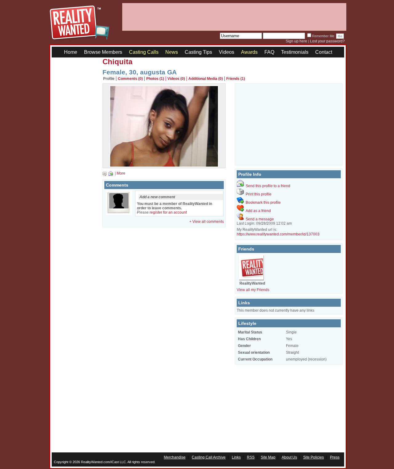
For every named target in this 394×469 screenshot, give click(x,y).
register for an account (168, 212)
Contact (323, 52)
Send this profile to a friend (268, 186)
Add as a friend (258, 211)
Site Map (268, 457)
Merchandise (175, 457)
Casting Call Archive (209, 457)
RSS (251, 457)
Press (335, 457)
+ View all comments (206, 221)
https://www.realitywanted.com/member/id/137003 (278, 234)
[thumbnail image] (164, 165)
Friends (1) (235, 79)
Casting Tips (198, 52)
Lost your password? (327, 41)
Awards (249, 52)
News (171, 52)
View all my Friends (253, 290)
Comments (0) (130, 79)
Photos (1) (155, 79)
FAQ (269, 52)
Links (236, 457)
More (121, 173)
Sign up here (296, 41)
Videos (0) (176, 79)
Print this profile (258, 194)
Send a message (260, 219)
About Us (289, 457)
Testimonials (294, 52)
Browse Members (103, 52)
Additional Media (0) (205, 79)
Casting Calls (144, 52)
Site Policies (313, 457)
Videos (226, 52)
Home (70, 52)
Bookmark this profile (263, 202)
